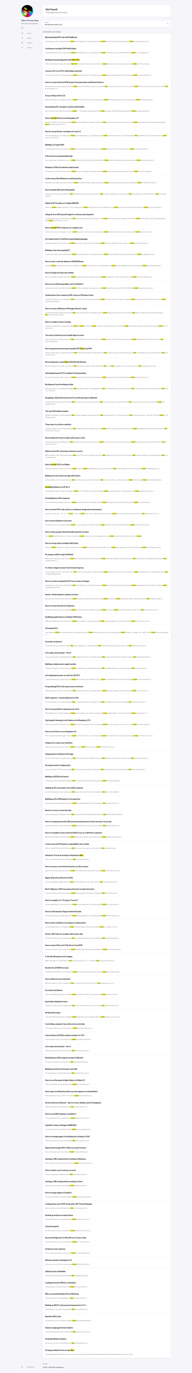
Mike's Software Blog (30, 20)
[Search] (168, 24)
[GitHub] (22, 29)
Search (46, 22)
